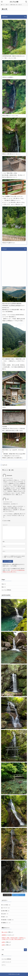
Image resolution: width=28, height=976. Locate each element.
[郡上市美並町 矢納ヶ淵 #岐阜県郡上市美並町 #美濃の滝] (14, 615)
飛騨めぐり (6, 922)
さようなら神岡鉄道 (6, 590)
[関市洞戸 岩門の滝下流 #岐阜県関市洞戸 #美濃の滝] (14, 713)
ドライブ (6, 907)
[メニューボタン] (2, 2)
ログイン (4, 965)
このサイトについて (6, 962)
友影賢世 (4, 935)
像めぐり (4, 587)
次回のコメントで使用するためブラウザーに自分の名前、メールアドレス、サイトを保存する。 (14, 557)
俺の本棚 (6, 910)
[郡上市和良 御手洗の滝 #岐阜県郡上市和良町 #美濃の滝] (14, 811)
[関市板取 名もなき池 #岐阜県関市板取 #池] (14, 778)
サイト (4, 551)
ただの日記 (6, 904)
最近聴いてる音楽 (8, 919)
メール (4, 546)
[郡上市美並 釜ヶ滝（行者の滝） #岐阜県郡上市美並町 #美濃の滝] (14, 844)
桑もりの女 (4, 932)
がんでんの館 (14, 2)
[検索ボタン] (26, 2)
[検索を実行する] (25, 949)
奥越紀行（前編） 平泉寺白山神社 (10, 937)
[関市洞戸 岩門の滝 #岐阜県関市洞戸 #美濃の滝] (14, 746)
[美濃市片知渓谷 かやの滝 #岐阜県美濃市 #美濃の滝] (14, 648)
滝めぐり (4, 584)
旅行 (5, 916)
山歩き (5, 913)
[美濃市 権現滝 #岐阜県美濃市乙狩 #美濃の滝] (14, 680)
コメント (5, 525)
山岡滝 (3, 942)
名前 (3, 541)
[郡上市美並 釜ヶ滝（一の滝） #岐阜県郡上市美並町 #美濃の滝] (14, 876)
